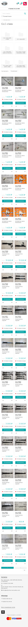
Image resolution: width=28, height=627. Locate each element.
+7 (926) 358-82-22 (6, 598)
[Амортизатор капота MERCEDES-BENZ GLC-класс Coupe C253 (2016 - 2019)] (20, 506)
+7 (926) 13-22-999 (14, 8)
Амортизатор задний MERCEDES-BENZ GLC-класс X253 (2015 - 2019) (20, 320)
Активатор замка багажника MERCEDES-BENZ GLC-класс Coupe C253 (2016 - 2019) (7, 91)
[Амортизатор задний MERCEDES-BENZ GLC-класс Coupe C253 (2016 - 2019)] (20, 277)
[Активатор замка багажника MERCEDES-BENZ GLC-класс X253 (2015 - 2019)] (20, 81)
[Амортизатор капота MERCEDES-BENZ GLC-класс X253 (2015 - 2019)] (7, 538)
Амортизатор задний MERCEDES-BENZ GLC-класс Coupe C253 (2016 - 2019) (20, 287)
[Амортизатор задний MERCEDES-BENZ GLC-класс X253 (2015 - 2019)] (20, 310)
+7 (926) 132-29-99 (6, 601)
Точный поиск (7, 16)
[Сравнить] (3, 106)
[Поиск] (25, 13)
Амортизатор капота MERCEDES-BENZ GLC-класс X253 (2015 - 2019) (7, 548)
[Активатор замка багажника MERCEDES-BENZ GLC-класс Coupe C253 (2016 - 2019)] (7, 81)
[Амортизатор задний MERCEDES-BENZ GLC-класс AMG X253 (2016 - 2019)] (7, 244)
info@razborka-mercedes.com (11, 590)
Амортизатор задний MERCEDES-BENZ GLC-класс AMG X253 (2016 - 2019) (7, 254)
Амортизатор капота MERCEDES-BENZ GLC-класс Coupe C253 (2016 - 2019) (20, 516)
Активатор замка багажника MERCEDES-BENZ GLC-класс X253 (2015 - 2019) (20, 91)
